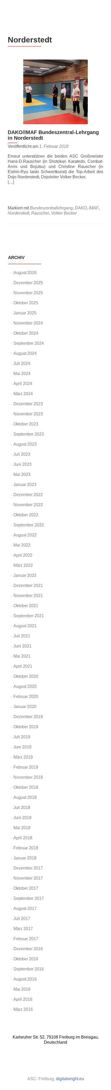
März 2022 (23, 565)
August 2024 (25, 353)
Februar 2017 (25, 939)
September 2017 (28, 898)
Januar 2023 (24, 484)
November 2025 (28, 293)
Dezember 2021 (28, 585)
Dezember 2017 (28, 868)
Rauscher (40, 213)
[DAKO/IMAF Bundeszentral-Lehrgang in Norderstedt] (55, 91)
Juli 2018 (21, 807)
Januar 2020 (24, 706)
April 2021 (22, 666)
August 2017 (25, 908)
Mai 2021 (21, 656)
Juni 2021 (22, 646)
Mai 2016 (21, 989)
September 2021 (28, 616)
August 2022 (25, 535)
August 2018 (25, 797)
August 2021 (25, 626)
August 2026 (25, 272)
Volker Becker (64, 213)
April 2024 (22, 383)
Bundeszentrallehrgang (51, 208)
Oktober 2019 (25, 727)
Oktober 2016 (25, 959)
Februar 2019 (25, 767)
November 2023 (28, 414)
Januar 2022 (24, 575)
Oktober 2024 (25, 333)
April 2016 (22, 999)
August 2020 (25, 686)
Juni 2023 (22, 464)
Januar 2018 (24, 858)
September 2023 (28, 434)
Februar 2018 (25, 848)
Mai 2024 (21, 373)
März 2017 (23, 928)
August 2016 (25, 979)
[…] (11, 182)
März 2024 (23, 394)
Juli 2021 (21, 636)
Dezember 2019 (28, 717)
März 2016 (23, 1009)
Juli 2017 (21, 918)
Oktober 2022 (25, 515)
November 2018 (28, 777)
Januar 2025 (24, 313)
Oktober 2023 (25, 424)
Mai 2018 (21, 828)
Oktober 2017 (25, 888)
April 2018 (22, 838)
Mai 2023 (21, 474)
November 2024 (28, 323)
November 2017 (28, 878)
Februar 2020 (25, 696)
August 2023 (25, 444)
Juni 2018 (22, 817)
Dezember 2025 (28, 283)
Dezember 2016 (28, 949)
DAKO (81, 208)
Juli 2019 (21, 737)
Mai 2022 (21, 545)
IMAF (94, 208)
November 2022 (28, 505)
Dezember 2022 (28, 494)
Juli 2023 (21, 454)
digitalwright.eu (70, 1079)
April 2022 (22, 555)
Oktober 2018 (25, 787)
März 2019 (23, 757)
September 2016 (28, 969)
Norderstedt (18, 213)
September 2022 (28, 525)
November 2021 (28, 595)
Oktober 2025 (25, 303)
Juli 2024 (21, 363)
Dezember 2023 (28, 404)
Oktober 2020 (25, 676)
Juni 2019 (22, 747)
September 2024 (28, 343)
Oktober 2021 (25, 605)
